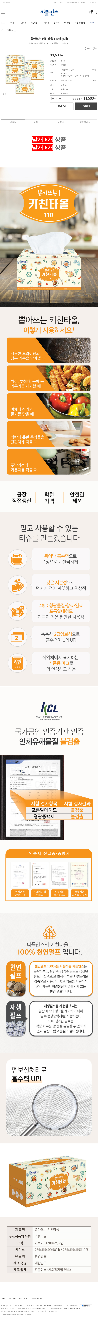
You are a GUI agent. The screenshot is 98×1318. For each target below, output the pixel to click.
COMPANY (12, 1299)
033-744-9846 (73, 1306)
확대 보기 (4, 94)
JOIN (61, 2)
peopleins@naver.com (26, 1311)
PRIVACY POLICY (36, 1299)
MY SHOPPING (72, 2)
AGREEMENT (23, 1299)
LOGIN (54, 2)
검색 (95, 12)
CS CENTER (93, 2)
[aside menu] (3, 12)
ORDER (82, 2)
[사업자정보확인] (42, 1308)
